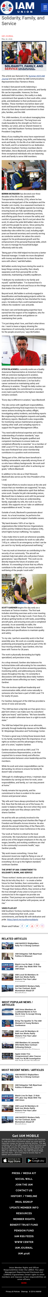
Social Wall (24, 1178)
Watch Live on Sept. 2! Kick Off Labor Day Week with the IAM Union (28, 966)
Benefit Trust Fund (24, 1224)
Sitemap (24, 1292)
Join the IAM (24, 1184)
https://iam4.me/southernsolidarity (22, 919)
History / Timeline (24, 1196)
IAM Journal (7, 36)
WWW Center (24, 1242)
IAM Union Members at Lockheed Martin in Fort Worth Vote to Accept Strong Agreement (28, 1013)
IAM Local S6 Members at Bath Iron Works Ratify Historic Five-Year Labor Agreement (26, 978)
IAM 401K (24, 1253)
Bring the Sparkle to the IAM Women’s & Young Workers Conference (28, 1023)
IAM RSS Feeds (24, 1236)
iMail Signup (24, 1201)
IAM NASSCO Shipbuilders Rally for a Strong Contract (27, 944)
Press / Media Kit (24, 1173)
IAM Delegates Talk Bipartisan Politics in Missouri (28, 955)
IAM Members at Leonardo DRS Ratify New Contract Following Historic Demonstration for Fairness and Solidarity (27, 1047)
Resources (24, 1213)
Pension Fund (24, 1230)
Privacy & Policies (13, 1292)
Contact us (24, 1190)
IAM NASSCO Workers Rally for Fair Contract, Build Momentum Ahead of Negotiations (27, 989)
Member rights (24, 1219)
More (24, 1283)
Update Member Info (24, 1207)
